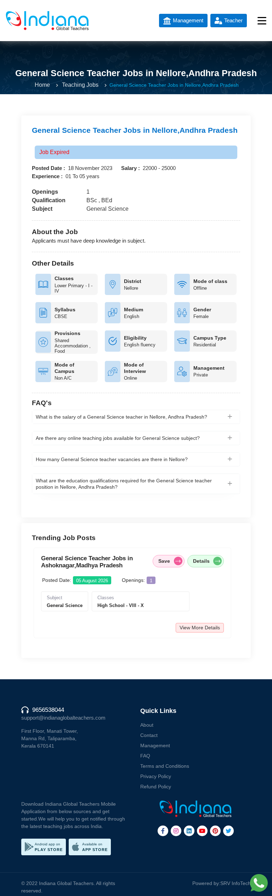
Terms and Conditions (164, 766)
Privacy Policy (155, 776)
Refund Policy (155, 786)
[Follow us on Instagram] (176, 831)
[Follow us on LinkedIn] (189, 831)
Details (201, 561)
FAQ (145, 756)
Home (42, 85)
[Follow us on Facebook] (163, 831)
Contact (149, 735)
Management (155, 745)
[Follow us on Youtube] (202, 831)
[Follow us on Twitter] (228, 831)
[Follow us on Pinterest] (215, 831)
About (146, 725)
